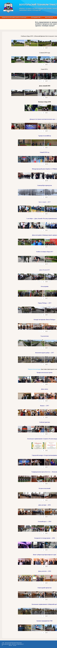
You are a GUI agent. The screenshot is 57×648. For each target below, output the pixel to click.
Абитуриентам (49, 17)
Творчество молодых (34, 369)
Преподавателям (35, 17)
